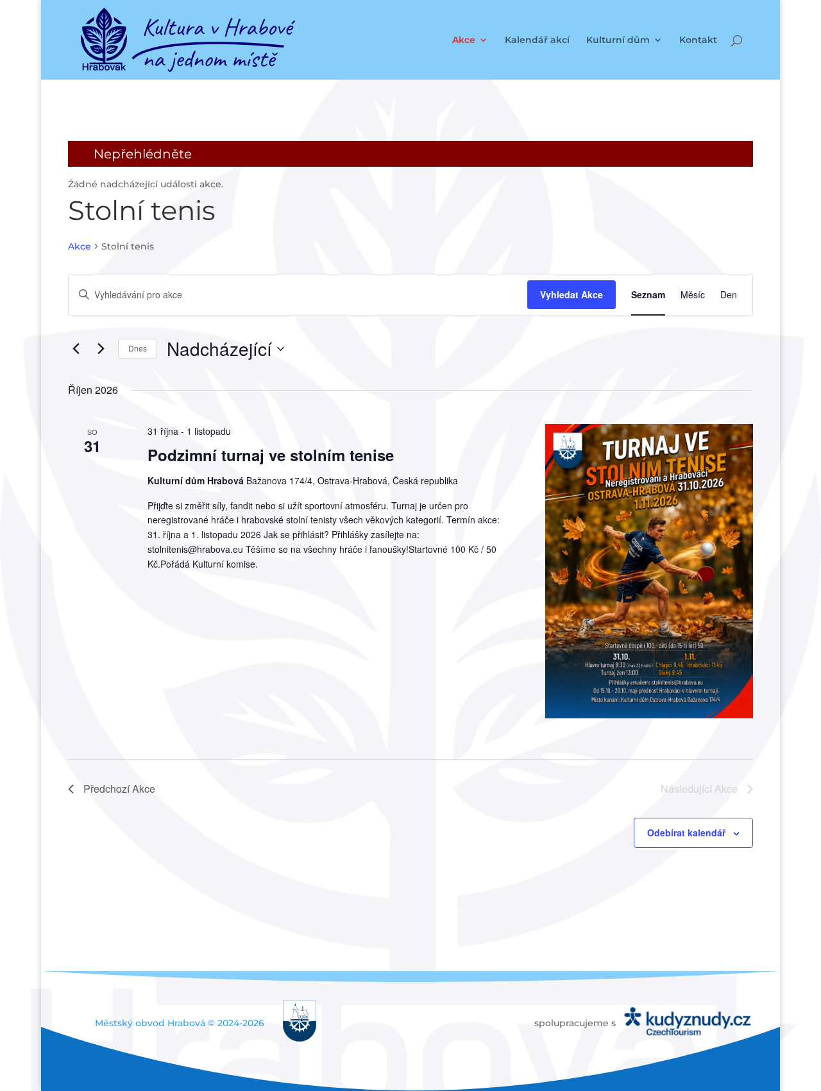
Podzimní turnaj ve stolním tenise (271, 455)
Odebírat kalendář (686, 832)
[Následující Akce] (100, 349)
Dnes (137, 348)
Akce (463, 40)
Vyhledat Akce (571, 294)
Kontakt (698, 40)
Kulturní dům (618, 40)
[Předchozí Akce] (75, 349)
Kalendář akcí (537, 40)
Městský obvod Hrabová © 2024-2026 (179, 1023)
